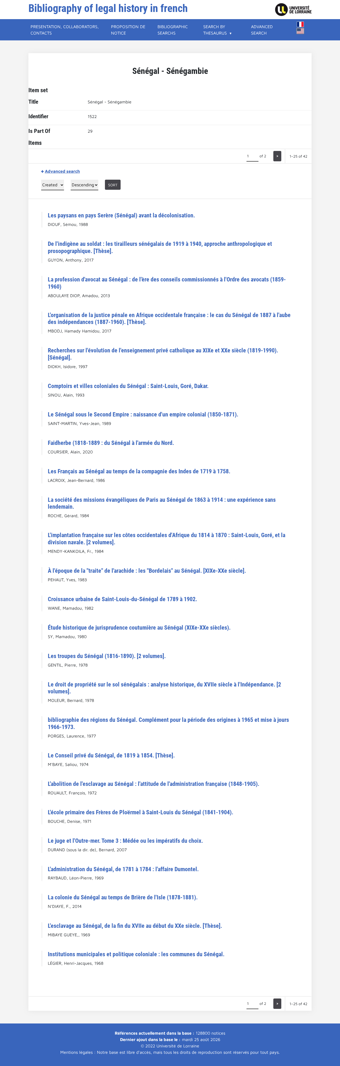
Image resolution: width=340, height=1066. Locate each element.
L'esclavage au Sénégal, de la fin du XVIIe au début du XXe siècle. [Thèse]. (135, 925)
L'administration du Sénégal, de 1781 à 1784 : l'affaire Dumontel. (123, 869)
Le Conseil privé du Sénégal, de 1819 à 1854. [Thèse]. (111, 755)
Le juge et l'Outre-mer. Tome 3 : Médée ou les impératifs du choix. (125, 840)
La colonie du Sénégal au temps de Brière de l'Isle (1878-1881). (123, 897)
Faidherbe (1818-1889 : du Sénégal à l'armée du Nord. (111, 442)
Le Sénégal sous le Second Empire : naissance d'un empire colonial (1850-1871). (143, 414)
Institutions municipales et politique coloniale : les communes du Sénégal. (136, 954)
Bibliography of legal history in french (108, 8)
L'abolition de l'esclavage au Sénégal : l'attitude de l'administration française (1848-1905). (153, 783)
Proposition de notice (128, 29)
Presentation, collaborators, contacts (65, 29)
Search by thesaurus (215, 29)
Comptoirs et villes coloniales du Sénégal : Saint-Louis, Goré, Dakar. (128, 385)
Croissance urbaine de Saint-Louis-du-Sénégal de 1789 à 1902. (122, 599)
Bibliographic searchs (173, 29)
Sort (112, 185)
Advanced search (262, 29)
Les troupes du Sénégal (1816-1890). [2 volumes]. (107, 655)
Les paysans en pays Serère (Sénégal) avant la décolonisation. (121, 215)
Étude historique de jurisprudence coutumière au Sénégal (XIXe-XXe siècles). (139, 627)
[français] (300, 24)
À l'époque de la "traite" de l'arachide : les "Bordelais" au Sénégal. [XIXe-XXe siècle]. (147, 570)
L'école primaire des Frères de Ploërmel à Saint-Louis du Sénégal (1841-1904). (140, 812)
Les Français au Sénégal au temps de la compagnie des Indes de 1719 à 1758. (139, 471)
